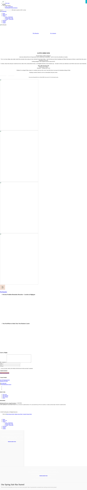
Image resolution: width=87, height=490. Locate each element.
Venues (4, 421)
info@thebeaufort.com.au (6, 384)
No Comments (53, 33)
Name (1, 363)
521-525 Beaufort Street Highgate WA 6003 (5, 380)
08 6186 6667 (3, 383)
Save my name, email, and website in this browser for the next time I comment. (17, 368)
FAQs (4, 397)
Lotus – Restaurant (9, 422)
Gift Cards (5, 394)
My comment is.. (3, 362)
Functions (4, 426)
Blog (43, 26)
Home (4, 419)
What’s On (5, 420)
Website (1, 366)
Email (1, 364)
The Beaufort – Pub (9, 423)
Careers (4, 427)
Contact (4, 428)
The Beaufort (36, 33)
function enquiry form (12, 441)
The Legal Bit (5, 395)
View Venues (5, 396)
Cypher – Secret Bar (9, 425)
